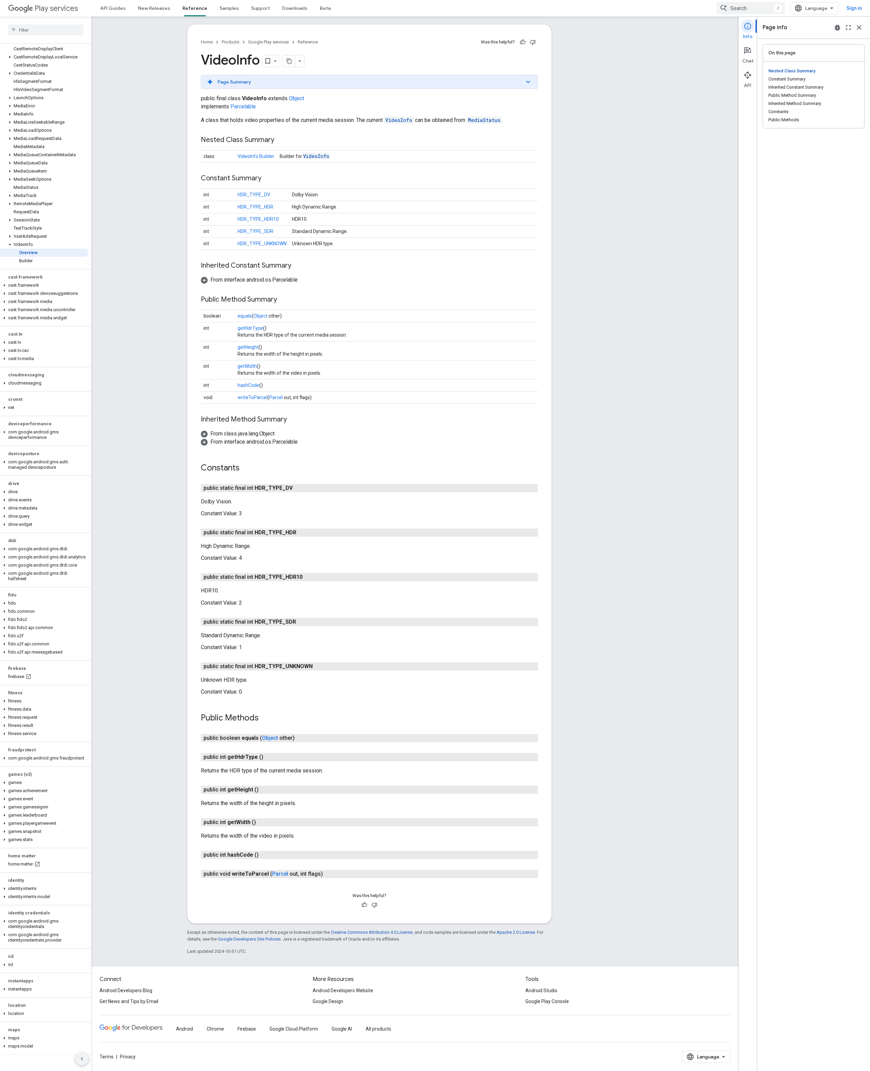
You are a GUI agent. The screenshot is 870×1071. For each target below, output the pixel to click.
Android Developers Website (343, 990)
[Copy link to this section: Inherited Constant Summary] (298, 266)
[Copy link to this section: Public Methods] (265, 718)
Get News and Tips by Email (129, 1001)
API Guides (113, 8)
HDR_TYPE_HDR (255, 207)
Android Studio (541, 990)
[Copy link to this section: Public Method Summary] (284, 300)
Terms (107, 1056)
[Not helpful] (533, 42)
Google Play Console (547, 1001)
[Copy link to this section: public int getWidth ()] (262, 822)
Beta (325, 8)
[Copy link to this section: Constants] (246, 468)
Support (260, 8)
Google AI (342, 1029)
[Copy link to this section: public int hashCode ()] (265, 855)
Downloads (295, 8)
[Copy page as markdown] (289, 61)
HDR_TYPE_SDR (255, 231)
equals (245, 316)
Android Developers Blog (126, 990)
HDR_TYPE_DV (254, 194)
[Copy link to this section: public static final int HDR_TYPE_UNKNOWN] (319, 666)
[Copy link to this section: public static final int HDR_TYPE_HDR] (303, 533)
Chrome (215, 1029)
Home (207, 41)
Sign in (854, 8)
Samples (229, 8)
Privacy (128, 1056)
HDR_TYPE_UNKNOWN (262, 243)
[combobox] (751, 8)
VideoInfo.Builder (256, 156)
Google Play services (268, 41)
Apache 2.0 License (516, 932)
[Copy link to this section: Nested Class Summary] (281, 140)
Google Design (328, 1001)
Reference (194, 8)
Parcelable (243, 106)
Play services (56, 8)
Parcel (276, 397)
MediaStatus (484, 120)
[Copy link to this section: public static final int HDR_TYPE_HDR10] (309, 577)
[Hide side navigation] (82, 1059)
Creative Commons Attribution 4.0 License (372, 932)
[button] (44, 57)
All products (378, 1029)
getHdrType (250, 328)
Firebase (247, 1029)
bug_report (837, 27)
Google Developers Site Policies (249, 939)
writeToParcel (252, 397)
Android (184, 1029)
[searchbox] (45, 29)
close (859, 27)
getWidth (247, 366)
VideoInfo (398, 120)
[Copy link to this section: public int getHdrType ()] (270, 757)
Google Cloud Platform (293, 1029)
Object (296, 98)
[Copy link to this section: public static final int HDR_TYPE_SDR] (303, 622)
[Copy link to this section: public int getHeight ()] (265, 790)
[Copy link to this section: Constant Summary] (268, 179)
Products (230, 41)
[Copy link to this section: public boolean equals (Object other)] (301, 738)
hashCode (248, 385)
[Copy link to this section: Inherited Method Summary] (293, 420)
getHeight (248, 347)
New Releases (154, 8)
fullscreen (848, 27)
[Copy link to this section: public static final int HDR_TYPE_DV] (299, 488)
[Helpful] (523, 42)
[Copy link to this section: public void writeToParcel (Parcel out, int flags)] (329, 874)
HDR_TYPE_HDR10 (258, 219)
